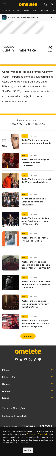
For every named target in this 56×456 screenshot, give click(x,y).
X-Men (26, 10)
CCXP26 (6, 10)
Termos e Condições (13, 408)
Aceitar (28, 450)
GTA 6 (35, 10)
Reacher (45, 10)
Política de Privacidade (14, 415)
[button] (28, 141)
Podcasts (17, 10)
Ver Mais (28, 336)
